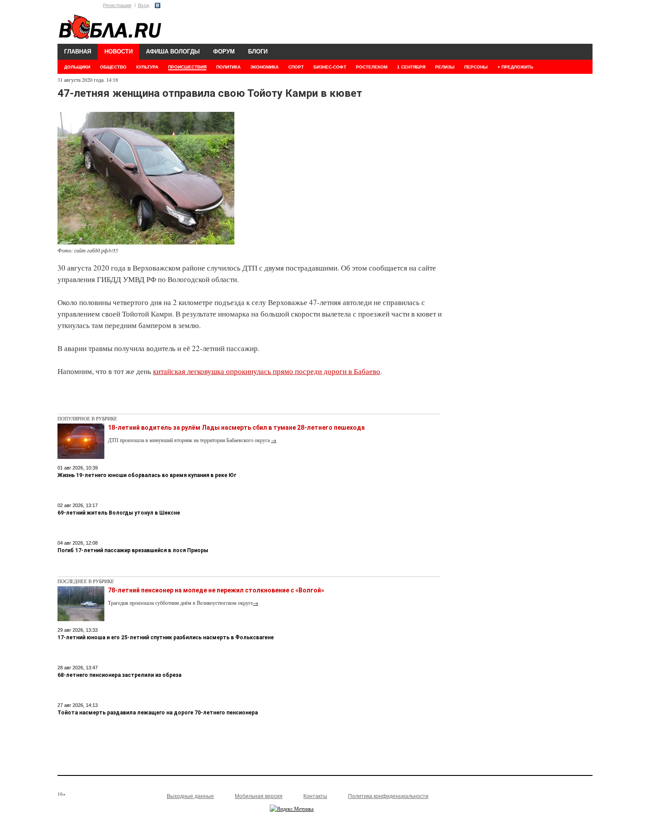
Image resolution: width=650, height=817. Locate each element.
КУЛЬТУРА (147, 67)
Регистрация (117, 5)
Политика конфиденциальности (388, 796)
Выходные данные (190, 796)
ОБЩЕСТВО (113, 67)
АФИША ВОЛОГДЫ (173, 51)
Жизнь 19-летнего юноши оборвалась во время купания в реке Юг (146, 475)
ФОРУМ (224, 51)
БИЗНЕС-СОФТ (330, 67)
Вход (143, 5)
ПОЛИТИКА (228, 67)
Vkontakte (158, 5)
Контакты (315, 796)
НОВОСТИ (118, 51)
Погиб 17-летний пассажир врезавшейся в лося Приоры (132, 550)
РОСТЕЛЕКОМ (371, 67)
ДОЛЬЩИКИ (77, 67)
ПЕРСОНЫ (476, 67)
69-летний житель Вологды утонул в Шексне (118, 513)
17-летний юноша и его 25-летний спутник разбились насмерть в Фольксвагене (165, 637)
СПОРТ (296, 67)
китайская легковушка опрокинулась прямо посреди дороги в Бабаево (266, 371)
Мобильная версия (259, 796)
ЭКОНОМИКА (264, 67)
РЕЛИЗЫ (445, 67)
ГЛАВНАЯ (77, 51)
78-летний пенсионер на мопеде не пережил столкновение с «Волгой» (216, 590)
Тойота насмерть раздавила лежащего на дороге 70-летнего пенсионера (157, 713)
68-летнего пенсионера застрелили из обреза (119, 675)
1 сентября (411, 67)
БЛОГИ (258, 51)
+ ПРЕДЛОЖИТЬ (515, 67)
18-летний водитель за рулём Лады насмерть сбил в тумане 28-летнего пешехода (236, 427)
